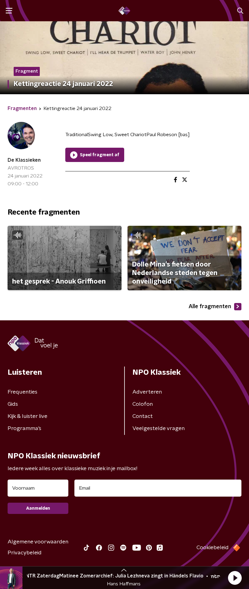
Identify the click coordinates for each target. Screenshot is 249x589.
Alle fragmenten (210, 306)
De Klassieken (24, 160)
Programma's (24, 428)
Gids (13, 404)
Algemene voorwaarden (38, 542)
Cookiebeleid (212, 547)
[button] (234, 577)
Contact (142, 416)
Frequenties (22, 392)
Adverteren (147, 392)
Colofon (142, 404)
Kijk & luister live (27, 416)
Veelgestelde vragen (158, 428)
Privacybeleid (25, 553)
